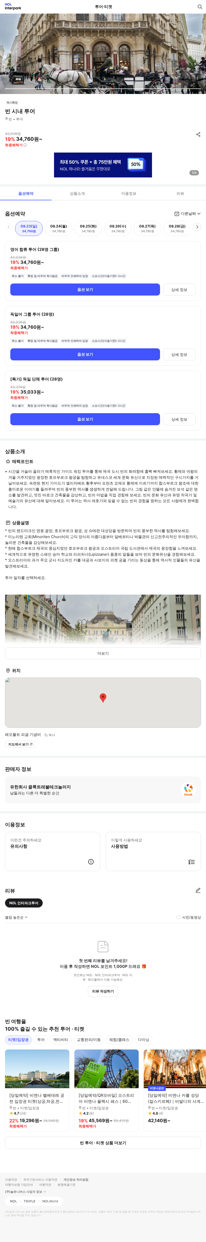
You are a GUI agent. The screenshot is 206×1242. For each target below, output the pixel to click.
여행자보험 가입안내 (19, 1184)
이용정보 (128, 193)
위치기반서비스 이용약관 (40, 1179)
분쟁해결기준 (67, 1184)
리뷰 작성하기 (103, 991)
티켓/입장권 (18, 1039)
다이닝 (143, 1039)
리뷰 (180, 193)
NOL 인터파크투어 (23, 903)
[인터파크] (11, 6)
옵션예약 (25, 193)
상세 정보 (179, 289)
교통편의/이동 (89, 1039)
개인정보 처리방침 (76, 1179)
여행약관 (45, 1184)
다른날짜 (188, 213)
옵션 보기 (85, 289)
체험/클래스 (119, 1039)
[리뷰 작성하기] (198, 891)
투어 (41, 1039)
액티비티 (60, 1039)
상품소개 (77, 193)
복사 (51, 735)
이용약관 (11, 1179)
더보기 (103, 653)
